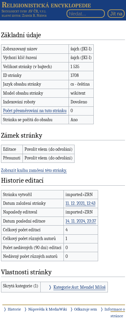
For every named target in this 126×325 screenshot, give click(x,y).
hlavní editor (11, 15)
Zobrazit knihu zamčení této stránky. (34, 170)
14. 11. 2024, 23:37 (81, 221)
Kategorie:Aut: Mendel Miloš (79, 287)
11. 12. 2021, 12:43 (80, 203)
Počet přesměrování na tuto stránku (35, 110)
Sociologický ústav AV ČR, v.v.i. (24, 11)
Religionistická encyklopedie (46, 4)
